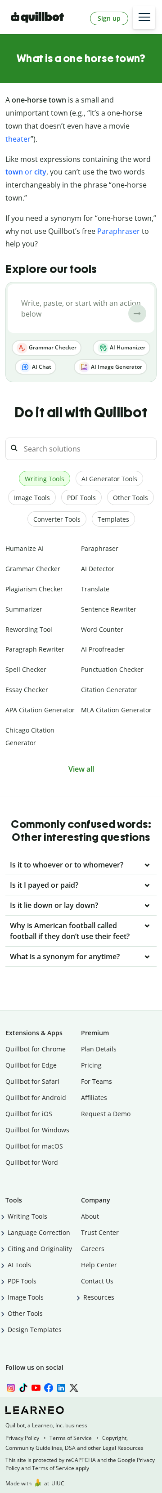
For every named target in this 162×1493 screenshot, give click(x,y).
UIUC (57, 1483)
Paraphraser (118, 231)
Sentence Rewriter (108, 609)
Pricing (91, 1065)
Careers (92, 1248)
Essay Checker (26, 689)
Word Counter (102, 629)
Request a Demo (105, 1113)
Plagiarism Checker (34, 589)
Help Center (99, 1265)
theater (18, 139)
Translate (95, 589)
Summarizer (23, 609)
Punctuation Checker (112, 669)
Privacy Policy (22, 1438)
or (25, 172)
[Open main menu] (144, 17)
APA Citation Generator (40, 710)
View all (81, 769)
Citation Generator (109, 689)
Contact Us (97, 1281)
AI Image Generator (116, 367)
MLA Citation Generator (116, 710)
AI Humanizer (126, 347)
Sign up (109, 18)
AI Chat (41, 367)
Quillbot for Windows (37, 1130)
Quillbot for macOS (34, 1146)
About (90, 1216)
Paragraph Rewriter (34, 649)
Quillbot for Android (35, 1097)
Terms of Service (71, 1438)
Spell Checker (25, 669)
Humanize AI (24, 548)
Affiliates (94, 1097)
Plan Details (99, 1049)
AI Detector (97, 568)
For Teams (96, 1081)
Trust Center (100, 1232)
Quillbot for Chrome (35, 1049)
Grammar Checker (51, 347)
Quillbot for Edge (31, 1065)
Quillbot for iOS (28, 1113)
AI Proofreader (103, 649)
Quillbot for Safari (32, 1081)
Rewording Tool (28, 629)
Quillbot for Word (31, 1162)
